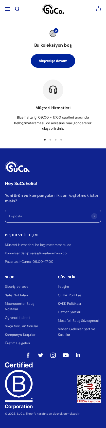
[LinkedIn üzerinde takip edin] (78, 355)
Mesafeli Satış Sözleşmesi (78, 320)
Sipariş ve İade (16, 286)
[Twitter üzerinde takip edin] (40, 355)
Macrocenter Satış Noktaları (19, 306)
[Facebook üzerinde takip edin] (28, 355)
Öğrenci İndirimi (17, 317)
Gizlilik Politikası (70, 295)
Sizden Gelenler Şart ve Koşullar (76, 332)
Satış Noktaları (16, 295)
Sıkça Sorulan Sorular (21, 326)
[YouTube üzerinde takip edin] (65, 355)
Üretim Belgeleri (17, 343)
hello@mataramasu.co (32, 123)
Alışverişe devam (53, 61)
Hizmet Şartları (69, 312)
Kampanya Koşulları (20, 334)
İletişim (63, 286)
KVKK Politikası (69, 303)
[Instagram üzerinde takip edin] (53, 355)
